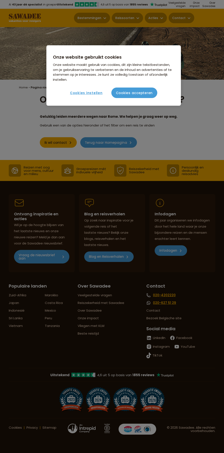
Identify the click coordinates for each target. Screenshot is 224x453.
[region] (113, 75)
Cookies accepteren (134, 93)
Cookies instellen (86, 93)
